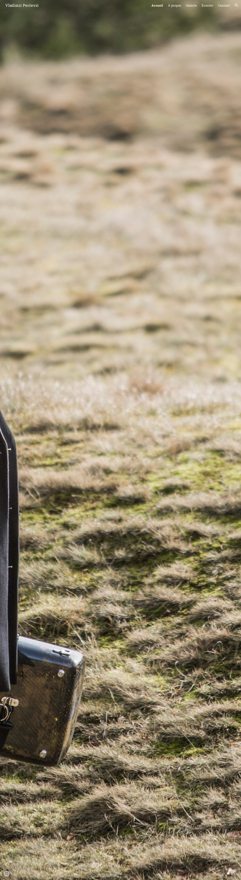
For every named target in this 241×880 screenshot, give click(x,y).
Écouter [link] (207, 5)
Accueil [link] (157, 5)
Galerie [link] (191, 5)
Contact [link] (224, 5)
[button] (236, 5)
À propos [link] (174, 5)
